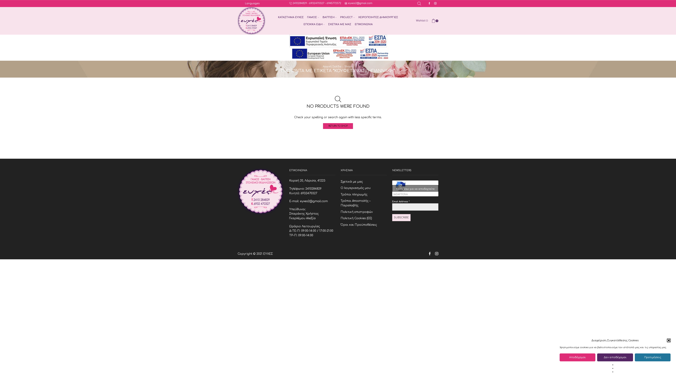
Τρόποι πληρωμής (354, 194)
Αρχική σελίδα (332, 66)
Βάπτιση (328, 17)
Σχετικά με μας (339, 24)
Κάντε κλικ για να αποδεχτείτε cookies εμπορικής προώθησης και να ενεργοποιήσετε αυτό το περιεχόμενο (415, 190)
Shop (348, 66)
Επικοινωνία (364, 24)
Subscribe (401, 217)
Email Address (401, 201)
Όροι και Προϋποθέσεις (359, 224)
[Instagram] (435, 3)
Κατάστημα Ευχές (291, 17)
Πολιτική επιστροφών (357, 212)
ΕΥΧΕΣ (268, 253)
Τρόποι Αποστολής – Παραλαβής (355, 203)
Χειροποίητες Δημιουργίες (378, 17)
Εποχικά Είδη (313, 24)
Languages (252, 3)
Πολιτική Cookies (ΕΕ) (356, 218)
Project (346, 17)
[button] (669, 340)
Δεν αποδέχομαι (615, 357)
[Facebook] (429, 3)
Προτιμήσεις (652, 357)
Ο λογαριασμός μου (356, 188)
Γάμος (312, 17)
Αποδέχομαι (577, 357)
